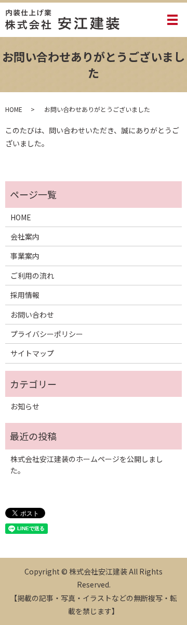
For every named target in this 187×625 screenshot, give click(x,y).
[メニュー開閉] (172, 20)
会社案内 (24, 236)
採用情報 (24, 295)
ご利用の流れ (32, 275)
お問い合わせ (32, 314)
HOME (13, 109)
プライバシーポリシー (46, 334)
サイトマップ (32, 353)
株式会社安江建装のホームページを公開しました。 (86, 465)
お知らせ (24, 406)
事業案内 (24, 256)
